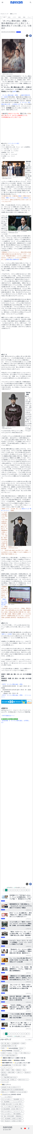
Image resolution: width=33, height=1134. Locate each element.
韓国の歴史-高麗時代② (12, 259)
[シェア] (30, 35)
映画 (19, 17)
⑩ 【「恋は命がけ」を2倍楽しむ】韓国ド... (12, 1121)
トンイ (10, 1067)
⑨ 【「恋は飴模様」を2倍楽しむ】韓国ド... (12, 1118)
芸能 (24, 17)
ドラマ (14, 17)
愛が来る (4, 1072)
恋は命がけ (27, 1072)
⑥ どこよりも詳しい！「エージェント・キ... (12, 1111)
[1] (4, 890)
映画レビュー (5, 1092)
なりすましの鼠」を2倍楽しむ (9, 1079)
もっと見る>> (6, 1096)
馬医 (24, 1065)
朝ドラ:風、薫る (5, 1043)
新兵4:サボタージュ (23, 1079)
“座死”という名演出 (6, 634)
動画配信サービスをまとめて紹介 (18, 1092)
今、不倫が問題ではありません (9, 1077)
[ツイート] (27, 35)
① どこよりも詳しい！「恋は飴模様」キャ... (12, 1099)
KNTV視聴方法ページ (9, 715)
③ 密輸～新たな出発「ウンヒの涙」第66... (12, 1104)
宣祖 (19, 196)
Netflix (4, 1048)
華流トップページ (6, 1084)
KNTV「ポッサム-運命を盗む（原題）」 (14, 684)
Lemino (10, 1053)
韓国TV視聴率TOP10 (7, 1062)
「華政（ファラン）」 (11, 197)
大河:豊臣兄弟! (15, 1043)
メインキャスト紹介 (13, 143)
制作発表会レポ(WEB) (19, 1060)
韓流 (9, 17)
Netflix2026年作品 (13, 1048)
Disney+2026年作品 (7, 1050)
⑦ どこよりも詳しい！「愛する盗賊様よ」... (12, 1113)
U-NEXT (4, 1053)
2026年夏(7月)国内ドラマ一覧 (9, 1045)
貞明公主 (25, 197)
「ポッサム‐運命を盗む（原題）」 (10, 95)
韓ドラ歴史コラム (25, 1053)
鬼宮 (3, 1070)
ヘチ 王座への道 (17, 1065)
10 (26, 890)
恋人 (24, 1070)
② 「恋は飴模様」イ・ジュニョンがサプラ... (12, 1101)
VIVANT (23, 1043)
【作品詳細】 (5, 720)
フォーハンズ (5, 1082)
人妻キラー (19, 1072)
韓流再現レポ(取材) (7, 1060)
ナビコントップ (4, 13)
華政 (13, 1070)
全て (5, 17)
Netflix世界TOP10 (6, 1065)
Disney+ (22, 1048)
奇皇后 (7, 1070)
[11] (29, 890)
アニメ (29, 17)
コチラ (14, 91)
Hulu (16, 1053)
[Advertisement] (16, 8)
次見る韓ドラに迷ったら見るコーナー (11, 1087)
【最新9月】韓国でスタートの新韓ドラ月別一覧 (13, 1058)
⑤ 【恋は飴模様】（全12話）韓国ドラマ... (12, 1109)
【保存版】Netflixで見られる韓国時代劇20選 (12, 1089)
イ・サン (4, 1067)
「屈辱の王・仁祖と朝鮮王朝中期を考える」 (4, 603)
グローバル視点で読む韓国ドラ (9, 1055)
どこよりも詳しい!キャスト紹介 (22, 1062)
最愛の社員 (4, 1074)
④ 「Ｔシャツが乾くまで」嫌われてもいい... (12, 1106)
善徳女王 (18, 1070)
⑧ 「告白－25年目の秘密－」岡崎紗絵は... (12, 1116)
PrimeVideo (17, 1050)
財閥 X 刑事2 (11, 1072)
